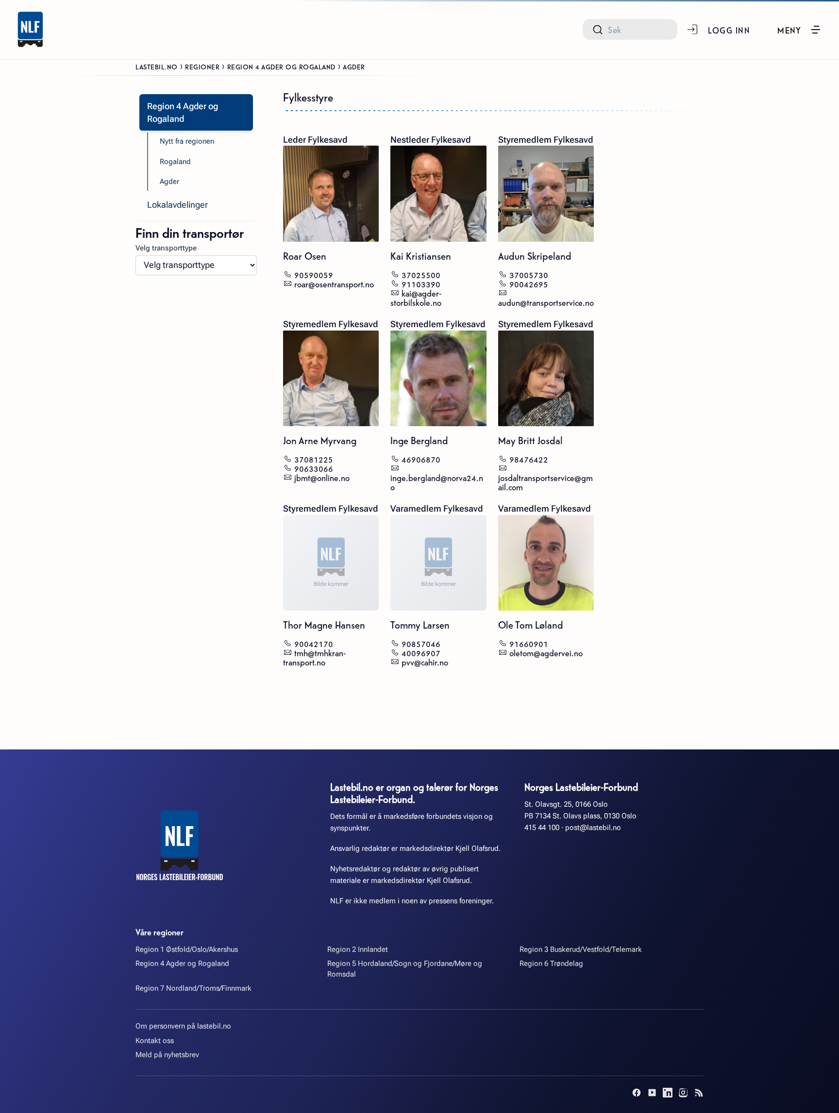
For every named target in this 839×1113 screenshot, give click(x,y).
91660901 (528, 643)
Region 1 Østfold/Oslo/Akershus (186, 949)
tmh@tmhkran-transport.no (314, 656)
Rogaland (175, 161)
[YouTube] (652, 1092)
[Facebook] (636, 1092)
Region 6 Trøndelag (551, 963)
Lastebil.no (156, 66)
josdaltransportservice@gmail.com (545, 481)
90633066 (313, 468)
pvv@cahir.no (425, 661)
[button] (799, 29)
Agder (169, 181)
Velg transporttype (166, 248)
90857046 (421, 643)
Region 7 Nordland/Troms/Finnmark (193, 988)
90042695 (528, 283)
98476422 (528, 458)
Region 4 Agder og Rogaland (281, 66)
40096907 (421, 652)
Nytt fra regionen (187, 141)
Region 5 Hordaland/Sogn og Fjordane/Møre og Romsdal (404, 968)
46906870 (421, 458)
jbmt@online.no (322, 477)
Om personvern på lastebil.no (183, 1026)
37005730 (528, 274)
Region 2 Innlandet (357, 949)
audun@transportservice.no (546, 302)
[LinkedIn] (667, 1092)
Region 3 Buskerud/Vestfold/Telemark (581, 949)
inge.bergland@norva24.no (436, 481)
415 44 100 (541, 827)
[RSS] (699, 1092)
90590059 (313, 274)
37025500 (421, 274)
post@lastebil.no (593, 827)
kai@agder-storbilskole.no (415, 297)
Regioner (202, 66)
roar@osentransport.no (334, 283)
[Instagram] (683, 1092)
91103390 (421, 283)
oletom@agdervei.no (546, 652)
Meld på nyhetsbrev (167, 1054)
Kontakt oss (154, 1040)
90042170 (313, 643)
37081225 (313, 458)
